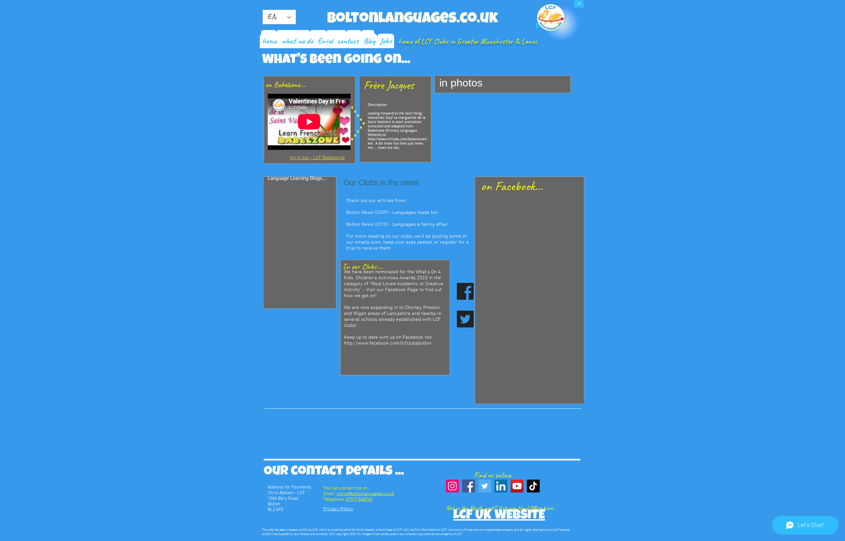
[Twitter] (484, 486)
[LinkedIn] (500, 486)
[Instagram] (452, 486)
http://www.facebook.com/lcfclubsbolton (387, 343)
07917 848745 (359, 499)
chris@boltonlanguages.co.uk (365, 494)
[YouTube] (517, 486)
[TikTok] (533, 486)
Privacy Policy (338, 509)
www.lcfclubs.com (467, 530)
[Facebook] (468, 486)
